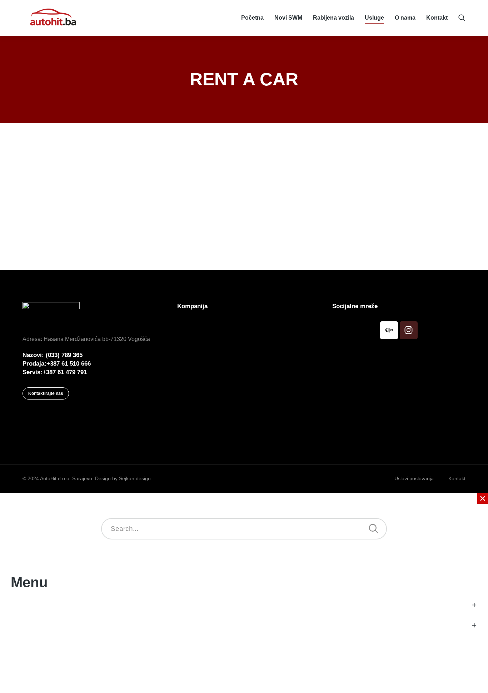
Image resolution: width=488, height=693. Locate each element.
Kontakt (456, 478)
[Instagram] (409, 330)
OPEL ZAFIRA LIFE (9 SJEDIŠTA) (57, 234)
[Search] (373, 528)
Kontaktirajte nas (45, 393)
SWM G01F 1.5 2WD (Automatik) (214, 210)
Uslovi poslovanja (414, 478)
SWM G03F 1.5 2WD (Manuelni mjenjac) (383, 217)
